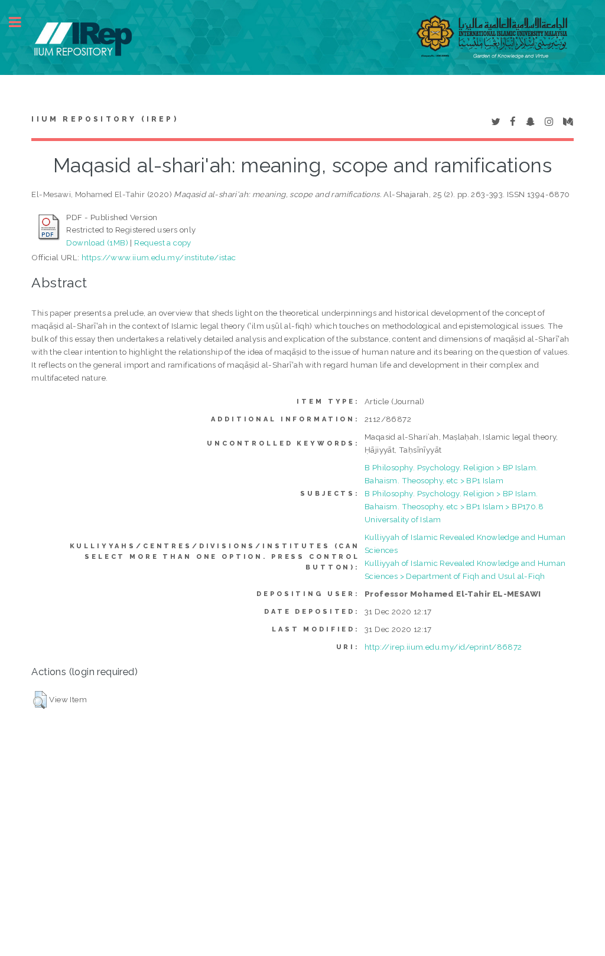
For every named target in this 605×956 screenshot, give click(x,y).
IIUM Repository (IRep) (104, 119)
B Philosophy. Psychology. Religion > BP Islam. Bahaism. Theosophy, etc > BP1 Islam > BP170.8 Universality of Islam (454, 506)
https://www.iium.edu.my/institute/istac (159, 257)
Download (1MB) (97, 242)
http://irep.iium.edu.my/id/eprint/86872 (443, 646)
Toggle (21, 22)
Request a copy (162, 242)
